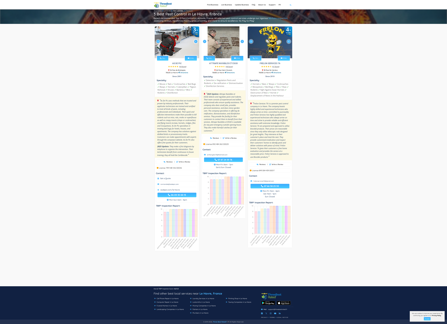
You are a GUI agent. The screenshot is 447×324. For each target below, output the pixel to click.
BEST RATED (158, 11)
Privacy (264, 317)
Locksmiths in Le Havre (201, 302)
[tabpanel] (177, 42)
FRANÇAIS (189, 11)
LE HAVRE (167, 11)
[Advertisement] (223, 270)
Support (272, 5)
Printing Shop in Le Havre (237, 298)
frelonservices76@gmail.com (263, 181)
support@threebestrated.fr (277, 309)
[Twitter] (266, 313)
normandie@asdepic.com (169, 184)
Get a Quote (165, 178)
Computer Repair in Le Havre (167, 302)
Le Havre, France (211, 293)
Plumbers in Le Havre (200, 313)
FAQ (253, 5)
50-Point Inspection (278, 18)
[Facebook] (262, 313)
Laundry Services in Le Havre (203, 298)
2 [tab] (175, 52)
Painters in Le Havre (199, 309)
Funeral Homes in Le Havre (166, 306)
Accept (427, 319)
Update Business (242, 5)
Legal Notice (282, 317)
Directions (184, 73)
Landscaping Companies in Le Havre (170, 309)
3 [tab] (177, 52)
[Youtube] (275, 313)
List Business (226, 5)
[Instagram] (270, 313)
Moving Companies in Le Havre (204, 306)
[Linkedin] (280, 313)
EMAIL (191, 58)
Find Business (212, 5)
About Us (262, 5)
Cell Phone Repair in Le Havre (167, 298)
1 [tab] (221, 52)
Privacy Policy (436, 315)
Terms (272, 317)
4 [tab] (179, 52)
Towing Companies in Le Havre (239, 302)
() (182, 66)
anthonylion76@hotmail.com (217, 155)
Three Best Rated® (220, 322)
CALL (163, 58)
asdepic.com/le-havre (170, 190)
